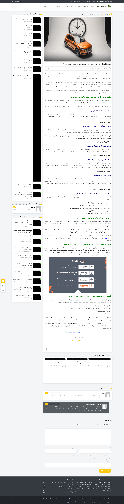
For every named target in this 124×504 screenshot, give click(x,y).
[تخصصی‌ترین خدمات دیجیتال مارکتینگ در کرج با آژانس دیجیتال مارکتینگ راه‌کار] (37, 232)
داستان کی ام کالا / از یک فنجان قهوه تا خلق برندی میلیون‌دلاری (22, 272)
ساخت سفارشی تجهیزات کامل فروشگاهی (66, 498)
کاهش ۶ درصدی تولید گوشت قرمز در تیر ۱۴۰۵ (23, 60)
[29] (55, 68)
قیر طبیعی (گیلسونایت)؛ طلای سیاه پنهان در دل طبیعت (23, 264)
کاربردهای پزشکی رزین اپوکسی (24, 255)
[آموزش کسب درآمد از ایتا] (37, 241)
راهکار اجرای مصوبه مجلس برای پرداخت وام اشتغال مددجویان (22, 18)
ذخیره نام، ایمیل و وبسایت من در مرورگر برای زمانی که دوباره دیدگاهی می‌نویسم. (89, 456)
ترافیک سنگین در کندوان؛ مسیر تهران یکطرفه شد (84, 1)
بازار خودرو (105, 14)
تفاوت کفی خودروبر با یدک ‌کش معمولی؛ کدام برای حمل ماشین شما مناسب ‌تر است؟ (56, 362)
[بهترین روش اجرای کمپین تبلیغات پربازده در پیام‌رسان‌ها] (37, 249)
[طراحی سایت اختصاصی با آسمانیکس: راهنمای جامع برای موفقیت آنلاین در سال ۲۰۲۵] (37, 223)
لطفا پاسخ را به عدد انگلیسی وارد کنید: (101, 459)
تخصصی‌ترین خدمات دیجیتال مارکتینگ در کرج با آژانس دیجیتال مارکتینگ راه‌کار (22, 232)
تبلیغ (44, 492)
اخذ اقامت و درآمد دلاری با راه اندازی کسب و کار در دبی (23, 296)
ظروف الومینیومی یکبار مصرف (47, 498)
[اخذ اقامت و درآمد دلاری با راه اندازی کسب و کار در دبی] (37, 297)
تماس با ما (43, 490)
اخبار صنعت (69, 6)
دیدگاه (107, 427)
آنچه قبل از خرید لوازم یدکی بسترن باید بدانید (101, 362)
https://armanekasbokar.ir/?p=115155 (75, 333)
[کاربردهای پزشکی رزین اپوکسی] (37, 257)
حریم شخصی (43, 485)
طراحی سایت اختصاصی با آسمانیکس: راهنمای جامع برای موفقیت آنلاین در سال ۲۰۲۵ (23, 222)
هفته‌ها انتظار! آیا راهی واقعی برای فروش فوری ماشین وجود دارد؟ (87, 64)
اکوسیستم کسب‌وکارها (89, 6)
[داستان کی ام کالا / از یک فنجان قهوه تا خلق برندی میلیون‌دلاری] (37, 273)
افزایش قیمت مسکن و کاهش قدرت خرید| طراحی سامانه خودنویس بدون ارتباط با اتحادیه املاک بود (23, 194)
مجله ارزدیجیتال (108, 498)
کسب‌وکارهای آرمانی (45, 6)
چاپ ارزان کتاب (82, 498)
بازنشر (44, 487)
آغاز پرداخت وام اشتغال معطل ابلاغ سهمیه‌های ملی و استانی (23, 52)
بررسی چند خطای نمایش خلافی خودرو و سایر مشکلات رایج (79, 362)
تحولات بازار (78, 6)
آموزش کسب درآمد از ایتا (26, 240)
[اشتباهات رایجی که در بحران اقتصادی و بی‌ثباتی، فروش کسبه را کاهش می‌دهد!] (37, 281)
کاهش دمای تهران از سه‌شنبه (25, 34)
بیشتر (14, 207)
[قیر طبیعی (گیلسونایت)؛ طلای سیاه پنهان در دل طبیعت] (37, 265)
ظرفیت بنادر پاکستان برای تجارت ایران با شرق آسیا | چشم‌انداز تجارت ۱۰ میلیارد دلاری (22, 43)
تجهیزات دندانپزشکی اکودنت (95, 498)
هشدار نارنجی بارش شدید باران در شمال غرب (22, 76)
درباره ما (44, 483)
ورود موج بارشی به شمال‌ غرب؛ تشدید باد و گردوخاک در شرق (23, 68)
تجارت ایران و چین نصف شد (25, 185)
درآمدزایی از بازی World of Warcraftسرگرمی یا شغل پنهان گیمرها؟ (22, 288)
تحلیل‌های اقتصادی (58, 6)
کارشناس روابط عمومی (102, 68)
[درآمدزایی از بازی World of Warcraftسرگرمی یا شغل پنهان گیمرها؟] (37, 289)
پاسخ (46, 393)
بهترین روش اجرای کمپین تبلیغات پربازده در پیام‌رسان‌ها (23, 248)
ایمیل (73, 448)
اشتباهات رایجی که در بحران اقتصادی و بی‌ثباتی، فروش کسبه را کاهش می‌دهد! (22, 280)
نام (108, 448)
